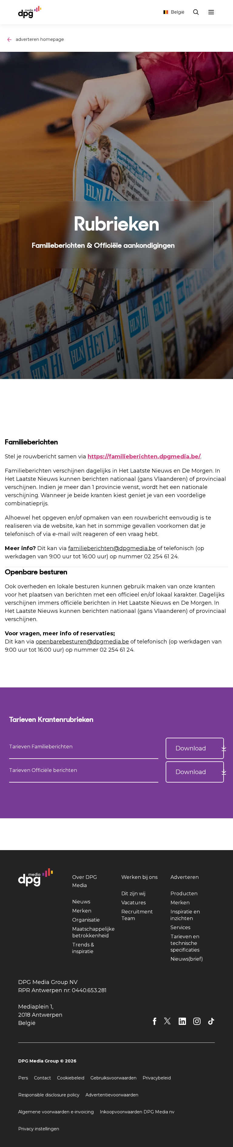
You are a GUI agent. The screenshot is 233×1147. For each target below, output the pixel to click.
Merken (81, 911)
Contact (42, 1078)
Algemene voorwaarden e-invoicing (56, 1112)
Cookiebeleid (70, 1078)
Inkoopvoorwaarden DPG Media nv (137, 1112)
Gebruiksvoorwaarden (113, 1078)
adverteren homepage (40, 39)
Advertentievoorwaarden (112, 1095)
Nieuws (81, 902)
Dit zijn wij (133, 893)
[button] (195, 748)
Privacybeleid (157, 1078)
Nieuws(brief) (187, 959)
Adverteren (185, 877)
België (177, 12)
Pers (23, 1078)
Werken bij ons (139, 877)
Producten (184, 893)
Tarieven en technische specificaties (185, 943)
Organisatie (86, 920)
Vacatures (133, 903)
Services (180, 927)
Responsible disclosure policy (48, 1095)
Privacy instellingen (38, 1129)
